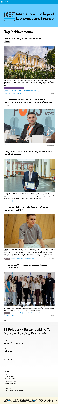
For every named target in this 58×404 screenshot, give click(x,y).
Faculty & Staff (8, 386)
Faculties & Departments (10, 381)
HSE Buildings (8, 388)
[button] (26, 370)
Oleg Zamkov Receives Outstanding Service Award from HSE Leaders (28, 152)
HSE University (7, 2)
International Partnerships (10, 383)
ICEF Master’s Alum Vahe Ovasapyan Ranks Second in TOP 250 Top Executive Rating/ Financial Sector (28, 102)
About (7, 371)
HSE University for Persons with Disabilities (14, 390)
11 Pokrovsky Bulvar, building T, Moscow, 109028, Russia (27, 331)
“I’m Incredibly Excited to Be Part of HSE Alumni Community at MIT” (26, 208)
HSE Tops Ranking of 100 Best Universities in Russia (25, 39)
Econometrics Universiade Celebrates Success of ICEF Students (26, 266)
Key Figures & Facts (9, 376)
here (9, 400)
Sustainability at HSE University (12, 379)
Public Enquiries (8, 393)
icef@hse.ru (9, 351)
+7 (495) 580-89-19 (13, 343)
